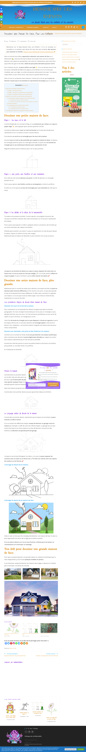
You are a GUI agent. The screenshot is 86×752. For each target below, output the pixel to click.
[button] (43, 388)
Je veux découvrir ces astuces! (53, 384)
